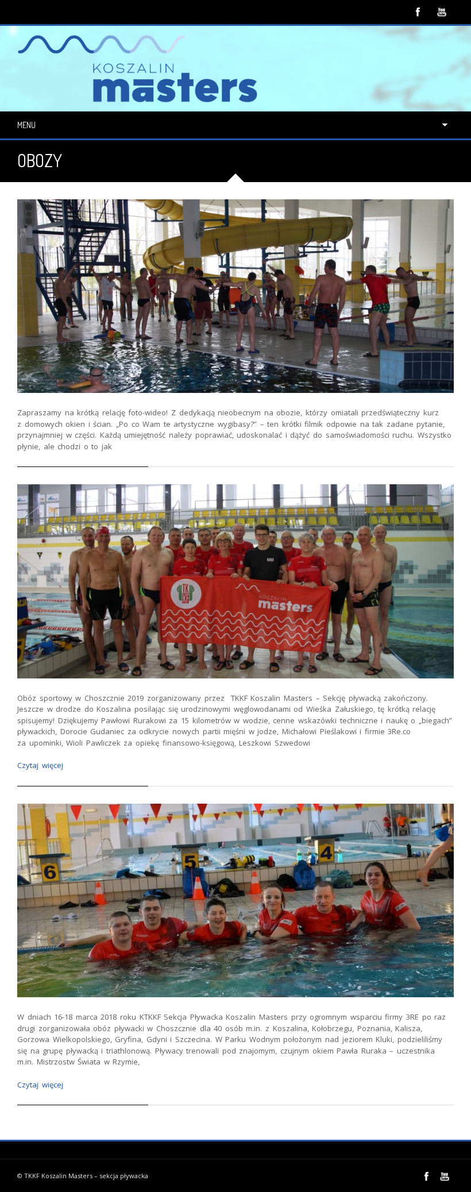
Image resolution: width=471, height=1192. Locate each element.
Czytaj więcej (40, 765)
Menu (26, 125)
